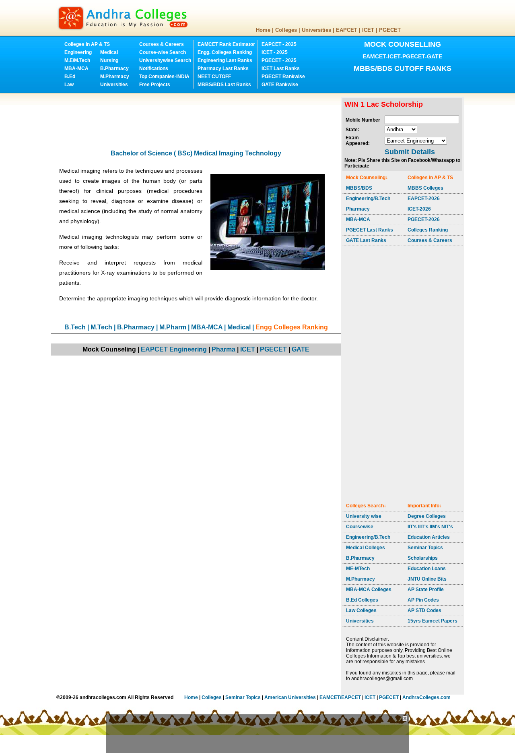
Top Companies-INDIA (164, 76)
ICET (368, 30)
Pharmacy (358, 209)
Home (263, 30)
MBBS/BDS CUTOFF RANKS (402, 68)
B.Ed (69, 76)
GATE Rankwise (280, 84)
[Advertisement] (197, 115)
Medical (109, 52)
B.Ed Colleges (362, 600)
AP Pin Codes (423, 600)
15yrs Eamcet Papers (432, 621)
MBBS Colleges (425, 188)
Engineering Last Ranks (225, 60)
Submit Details (410, 152)
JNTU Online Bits (427, 579)
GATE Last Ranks (366, 240)
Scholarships (423, 558)
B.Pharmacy (114, 68)
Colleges (286, 30)
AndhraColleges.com (426, 697)
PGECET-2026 (424, 219)
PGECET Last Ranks (369, 230)
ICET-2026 (419, 209)
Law (69, 84)
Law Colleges (361, 610)
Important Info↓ (425, 506)
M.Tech (101, 327)
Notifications (153, 68)
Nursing (109, 60)
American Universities (290, 697)
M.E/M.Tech (77, 60)
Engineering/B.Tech (368, 198)
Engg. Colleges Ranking (225, 52)
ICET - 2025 (275, 52)
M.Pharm (172, 327)
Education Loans (427, 568)
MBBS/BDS (359, 188)
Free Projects (154, 84)
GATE (300, 349)
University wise (363, 516)
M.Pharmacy (114, 76)
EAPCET (346, 30)
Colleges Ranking (428, 230)
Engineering (78, 52)
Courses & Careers (161, 44)
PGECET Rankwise (283, 76)
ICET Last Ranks (281, 68)
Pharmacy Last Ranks (223, 68)
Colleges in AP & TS (87, 44)
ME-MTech (358, 568)
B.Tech (75, 327)
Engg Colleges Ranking (291, 327)
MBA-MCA (76, 68)
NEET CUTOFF (214, 76)
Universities (316, 30)
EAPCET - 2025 (279, 44)
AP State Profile (426, 589)
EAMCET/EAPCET (340, 697)
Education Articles (429, 537)
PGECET (390, 30)
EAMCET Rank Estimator (226, 44)
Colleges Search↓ (366, 506)
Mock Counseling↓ (367, 177)
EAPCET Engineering (174, 349)
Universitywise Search (165, 60)
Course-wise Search (162, 52)
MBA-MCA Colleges (368, 589)
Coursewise (359, 527)
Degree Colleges (427, 516)
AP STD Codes (424, 610)
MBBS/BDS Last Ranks (224, 84)
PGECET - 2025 (279, 60)
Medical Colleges (365, 547)
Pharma (223, 349)
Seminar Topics (425, 547)
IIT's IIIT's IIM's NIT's (430, 527)
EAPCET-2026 (424, 198)
